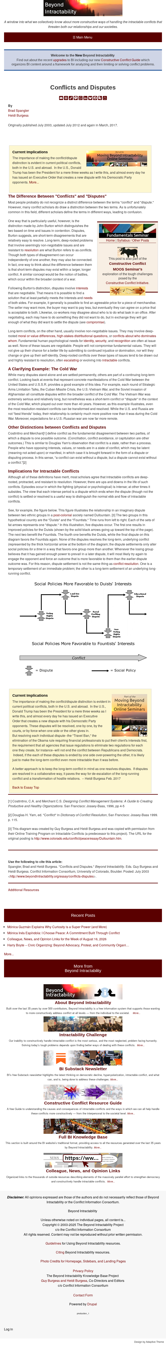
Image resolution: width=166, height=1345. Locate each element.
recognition (122, 340)
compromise (95, 322)
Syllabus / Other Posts (133, 240)
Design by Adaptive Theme (149, 1341)
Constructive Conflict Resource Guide (83, 1103)
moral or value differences (36, 335)
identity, (89, 340)
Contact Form (83, 1295)
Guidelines (53, 1243)
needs (88, 297)
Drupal (92, 1304)
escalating (71, 360)
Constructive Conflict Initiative (127, 282)
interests (82, 288)
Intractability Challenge (83, 1034)
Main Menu (82, 37)
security (100, 340)
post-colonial (62, 515)
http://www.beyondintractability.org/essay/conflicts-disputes (52, 876)
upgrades (60, 60)
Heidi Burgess (18, 115)
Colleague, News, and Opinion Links (83, 1170)
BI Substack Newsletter (83, 1068)
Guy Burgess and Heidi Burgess (64, 1280)
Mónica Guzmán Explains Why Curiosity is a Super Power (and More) (57, 926)
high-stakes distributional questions (82, 335)
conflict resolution (125, 563)
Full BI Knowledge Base (83, 1137)
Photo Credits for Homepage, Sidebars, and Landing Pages (83, 1261)
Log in (8, 1329)
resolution (31, 250)
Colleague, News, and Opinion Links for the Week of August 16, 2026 (56, 939)
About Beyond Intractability (83, 1002)
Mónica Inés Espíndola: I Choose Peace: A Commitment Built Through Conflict (63, 933)
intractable (109, 360)
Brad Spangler (18, 110)
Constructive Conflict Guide (120, 60)
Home (110, 240)
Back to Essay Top (25, 787)
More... (34, 182)
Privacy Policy (83, 1270)
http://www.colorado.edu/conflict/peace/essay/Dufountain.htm (77, 838)
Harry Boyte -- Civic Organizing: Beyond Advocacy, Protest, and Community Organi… (68, 945)
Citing (60, 1252)
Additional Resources (23, 889)
